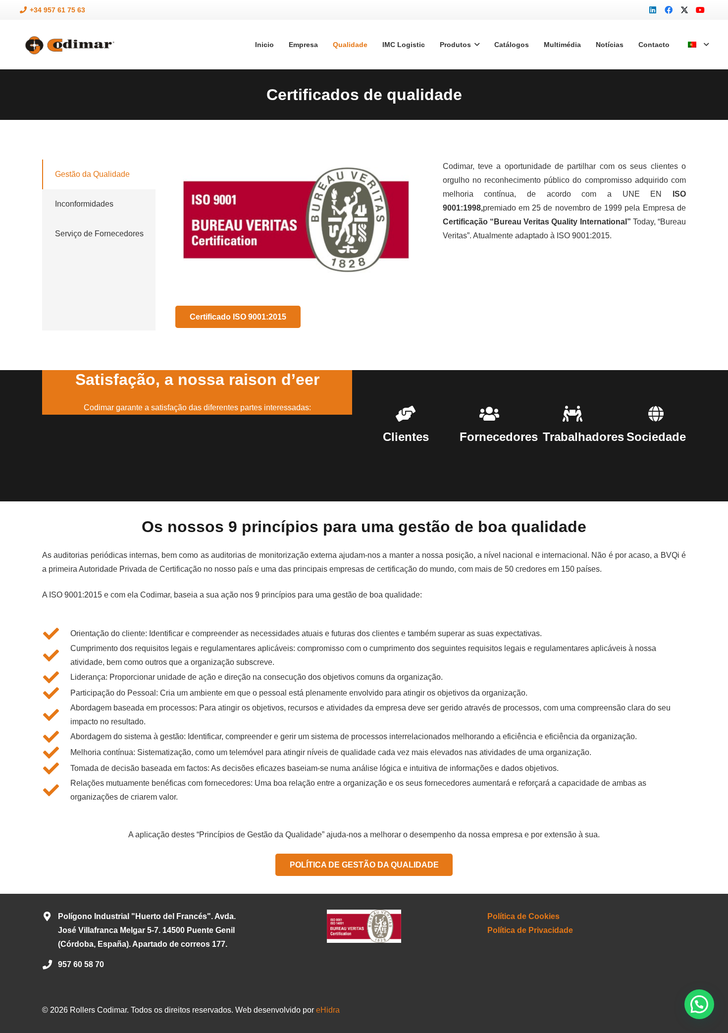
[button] (698, 45)
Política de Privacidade (530, 930)
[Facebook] (668, 10)
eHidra (328, 1010)
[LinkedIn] (653, 10)
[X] (684, 10)
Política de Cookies (523, 916)
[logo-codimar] (68, 45)
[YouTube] (700, 10)
